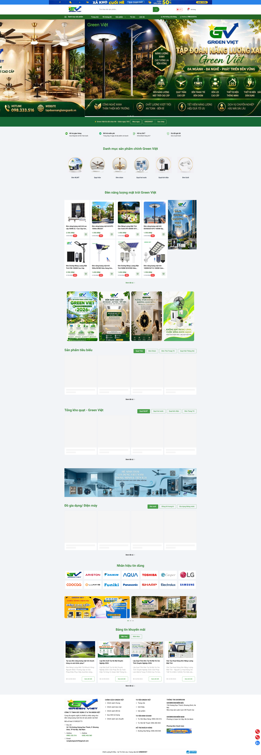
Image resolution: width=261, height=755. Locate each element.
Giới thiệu (141, 707)
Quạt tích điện (174, 411)
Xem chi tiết (88, 679)
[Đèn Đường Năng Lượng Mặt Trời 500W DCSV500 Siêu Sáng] (129, 252)
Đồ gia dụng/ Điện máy (80, 505)
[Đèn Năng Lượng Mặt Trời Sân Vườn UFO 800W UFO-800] (129, 212)
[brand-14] (187, 585)
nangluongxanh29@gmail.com (77, 741)
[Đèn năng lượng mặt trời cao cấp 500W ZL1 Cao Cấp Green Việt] (77, 212)
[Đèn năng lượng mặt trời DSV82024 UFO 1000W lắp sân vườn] (155, 212)
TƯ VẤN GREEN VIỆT (143, 700)
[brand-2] (92, 575)
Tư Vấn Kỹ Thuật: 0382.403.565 (149, 723)
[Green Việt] (75, 9)
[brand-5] (149, 575)
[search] (156, 9)
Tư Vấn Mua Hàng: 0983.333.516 (150, 719)
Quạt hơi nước (158, 411)
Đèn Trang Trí (189, 411)
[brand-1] (73, 574)
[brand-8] (73, 585)
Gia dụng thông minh (186, 506)
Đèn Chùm (152, 351)
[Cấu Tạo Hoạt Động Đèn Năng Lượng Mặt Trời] (181, 649)
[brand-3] (111, 575)
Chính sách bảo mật (114, 707)
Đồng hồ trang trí (168, 506)
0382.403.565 (87, 735)
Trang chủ (141, 703)
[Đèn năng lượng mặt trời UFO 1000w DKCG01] (103, 212)
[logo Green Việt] (82, 704)
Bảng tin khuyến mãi (130, 629)
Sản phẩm (141, 711)
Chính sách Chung (113, 703)
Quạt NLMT (143, 411)
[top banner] (130, 2)
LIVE (180, 9)
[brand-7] (187, 575)
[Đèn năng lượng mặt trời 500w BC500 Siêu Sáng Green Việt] (103, 252)
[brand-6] (168, 575)
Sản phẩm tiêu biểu (78, 350)
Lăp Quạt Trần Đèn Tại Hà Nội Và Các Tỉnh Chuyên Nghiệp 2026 (146, 662)
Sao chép (161, 122)
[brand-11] (130, 585)
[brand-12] (149, 585)
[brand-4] (130, 575)
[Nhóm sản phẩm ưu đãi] (182, 224)
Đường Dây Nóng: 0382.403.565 (149, 731)
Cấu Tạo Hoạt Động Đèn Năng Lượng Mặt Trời (179, 662)
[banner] (82, 316)
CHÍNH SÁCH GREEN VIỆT (114, 700)
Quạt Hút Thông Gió (187, 351)
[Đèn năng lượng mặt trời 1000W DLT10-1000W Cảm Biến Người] (155, 252)
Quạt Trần (139, 351)
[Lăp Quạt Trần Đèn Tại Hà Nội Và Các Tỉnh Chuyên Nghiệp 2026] (147, 649)
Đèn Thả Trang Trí (168, 351)
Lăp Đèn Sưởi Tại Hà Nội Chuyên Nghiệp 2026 (111, 662)
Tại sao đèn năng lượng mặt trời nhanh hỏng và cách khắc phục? (80, 662)
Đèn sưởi (153, 506)
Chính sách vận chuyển (115, 719)
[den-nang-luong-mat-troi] (130, 67)
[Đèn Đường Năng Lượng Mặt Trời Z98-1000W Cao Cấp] (77, 252)
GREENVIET (143, 752)
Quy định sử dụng (113, 715)
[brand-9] (92, 585)
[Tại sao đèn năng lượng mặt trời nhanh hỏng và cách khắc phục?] (80, 649)
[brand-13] (168, 585)
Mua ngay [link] (136, 122)
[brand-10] (111, 585)
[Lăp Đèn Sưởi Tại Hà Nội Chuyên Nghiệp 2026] (114, 649)
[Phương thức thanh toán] (182, 731)
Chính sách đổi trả (113, 711)
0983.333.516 (71, 735)
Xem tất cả (129, 283)
